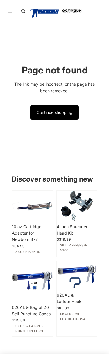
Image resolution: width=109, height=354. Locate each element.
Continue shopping (54, 112)
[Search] (23, 11)
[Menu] (10, 11)
